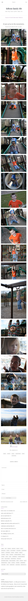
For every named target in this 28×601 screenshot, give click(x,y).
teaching (3, 564)
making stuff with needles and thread (9, 523)
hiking (2, 556)
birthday (3, 550)
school (13, 562)
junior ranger (21, 556)
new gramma (12, 560)
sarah (20, 26)
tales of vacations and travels (14, 17)
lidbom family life (14, 9)
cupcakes (8, 552)
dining (16, 552)
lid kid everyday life (5, 520)
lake (2, 558)
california (13, 550)
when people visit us (5, 538)
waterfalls (23, 564)
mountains (18, 453)
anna (5, 453)
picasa (21, 560)
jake (10, 556)
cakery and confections (6, 513)
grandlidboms (17, 554)
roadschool (4, 562)
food (7, 554)
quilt (25, 560)
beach (18, 548)
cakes (8, 550)
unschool (12, 564)
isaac (13, 453)
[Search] (26, 2)
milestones (7, 558)
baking (9, 548)
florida (3, 554)
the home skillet (4, 531)
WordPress (22, 596)
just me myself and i (5, 515)
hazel (23, 554)
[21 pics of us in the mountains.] (13, 37)
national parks (4, 560)
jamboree (14, 556)
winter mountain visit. (7, 501)
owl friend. (23, 501)
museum (19, 558)
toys (8, 564)
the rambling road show (6, 533)
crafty (2, 552)
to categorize (4, 536)
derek (8, 453)
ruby (9, 562)
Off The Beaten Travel (7, 582)
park (23, 453)
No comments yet (14, 450)
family (20, 552)
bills (22, 548)
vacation (14, 455)
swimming (23, 562)
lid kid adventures (5, 518)
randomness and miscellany (7, 526)
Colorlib (13, 596)
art (5, 548)
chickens (19, 550)
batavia (13, 548)
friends (11, 554)
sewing (17, 562)
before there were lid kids (6, 510)
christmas (24, 550)
